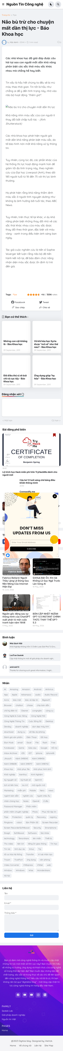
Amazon (26, 689)
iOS (22, 753)
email (20, 742)
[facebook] (18, 995)
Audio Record (51, 694)
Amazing (14, 689)
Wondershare (43, 870)
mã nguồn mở (38, 785)
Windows (20, 870)
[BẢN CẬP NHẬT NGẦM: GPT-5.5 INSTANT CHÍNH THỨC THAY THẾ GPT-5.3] (47, 602)
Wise (31, 870)
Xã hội (7, 875)
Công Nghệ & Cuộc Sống (15, 716)
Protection (17, 817)
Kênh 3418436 (38, 758)
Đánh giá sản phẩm (13, 737)
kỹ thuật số (26, 780)
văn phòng (45, 859)
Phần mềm (31, 806)
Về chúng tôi (25, 1045)
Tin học (53, 843)
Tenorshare (24, 838)
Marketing (8, 790)
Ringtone (8, 822)
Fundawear (9, 748)
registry (53, 817)
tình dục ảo (20, 849)
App (6, 694)
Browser (8, 705)
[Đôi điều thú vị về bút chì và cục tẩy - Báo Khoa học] (16, 365)
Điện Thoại (32, 737)
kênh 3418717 (26, 764)
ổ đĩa (45, 801)
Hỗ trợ (54, 748)
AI (5, 689)
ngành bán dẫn (11, 796)
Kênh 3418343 (22, 758)
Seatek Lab (7, 1010)
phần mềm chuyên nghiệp (16, 811)
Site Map (48, 1045)
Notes (25, 801)
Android (37, 689)
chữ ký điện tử (10, 710)
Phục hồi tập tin (49, 811)
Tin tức (7, 849)
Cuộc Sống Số (35, 721)
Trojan (7, 859)
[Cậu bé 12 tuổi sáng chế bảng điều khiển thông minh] (10, 483)
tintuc (31, 849)
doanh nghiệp (21, 726)
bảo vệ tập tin (31, 700)
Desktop (49, 721)
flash (45, 742)
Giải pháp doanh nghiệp (13, 1015)
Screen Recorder (50, 822)
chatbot (19, 705)
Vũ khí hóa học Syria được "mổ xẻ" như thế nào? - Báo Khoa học (46, 344)
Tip (39, 849)
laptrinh (38, 780)
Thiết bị (48, 838)
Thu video (8, 843)
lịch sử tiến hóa (11, 785)
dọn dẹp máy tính (40, 726)
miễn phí (22, 790)
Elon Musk (8, 742)
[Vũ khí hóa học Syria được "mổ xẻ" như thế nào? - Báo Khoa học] (46, 330)
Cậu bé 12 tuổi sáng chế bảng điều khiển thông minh (37, 481)
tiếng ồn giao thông (37, 843)
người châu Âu (43, 796)
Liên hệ (37, 1045)
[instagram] (38, 995)
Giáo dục (32, 748)
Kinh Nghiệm (37, 774)
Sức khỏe (45, 833)
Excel (29, 742)
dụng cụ (21, 732)
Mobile (33, 790)
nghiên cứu (28, 796)
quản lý (29, 817)
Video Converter (11, 865)
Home (5, 1030)
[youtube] (24, 995)
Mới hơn (8, 420)
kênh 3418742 (42, 764)
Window (8, 870)
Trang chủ (6, 15)
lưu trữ (25, 785)
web (49, 865)
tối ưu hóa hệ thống (13, 854)
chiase (30, 705)
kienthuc (23, 774)
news (50, 790)
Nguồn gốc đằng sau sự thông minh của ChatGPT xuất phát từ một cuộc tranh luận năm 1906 (16, 618)
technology (9, 838)
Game (21, 748)
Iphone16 (50, 753)
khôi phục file (23, 769)
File (37, 742)
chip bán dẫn (43, 705)
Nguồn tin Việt (9, 1019)
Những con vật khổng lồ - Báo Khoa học (15, 343)
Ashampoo (26, 694)
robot (19, 822)
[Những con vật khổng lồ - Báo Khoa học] (16, 330)
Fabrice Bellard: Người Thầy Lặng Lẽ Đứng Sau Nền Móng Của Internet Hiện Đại (15, 582)
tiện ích (20, 843)
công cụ (49, 710)
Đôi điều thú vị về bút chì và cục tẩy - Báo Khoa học (15, 378)
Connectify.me (27, 491)
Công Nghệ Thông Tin (14, 721)
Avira (6, 700)
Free (53, 742)
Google (44, 748)
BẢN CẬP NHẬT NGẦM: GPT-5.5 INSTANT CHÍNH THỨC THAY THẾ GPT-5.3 (46, 618)
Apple (14, 694)
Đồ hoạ (44, 737)
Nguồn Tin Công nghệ (24, 4)
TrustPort (18, 859)
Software (32, 833)
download (8, 732)
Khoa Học (8, 769)
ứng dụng (31, 859)
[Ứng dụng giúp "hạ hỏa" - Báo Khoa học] (46, 365)
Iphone (39, 753)
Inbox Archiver (10, 753)
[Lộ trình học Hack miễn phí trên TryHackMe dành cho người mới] (31, 449)
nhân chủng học (11, 801)
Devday (7, 726)
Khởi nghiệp (9, 774)
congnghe (37, 710)
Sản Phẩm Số (32, 822)
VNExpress (28, 865)
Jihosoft (7, 758)
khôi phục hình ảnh (42, 769)
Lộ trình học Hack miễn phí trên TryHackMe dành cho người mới (29, 473)
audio (38, 694)
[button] (4, 4)
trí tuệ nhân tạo (45, 854)
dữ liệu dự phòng (37, 732)
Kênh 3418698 (10, 764)
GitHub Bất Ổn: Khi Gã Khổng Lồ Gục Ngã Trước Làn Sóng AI (46, 580)
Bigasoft (46, 700)
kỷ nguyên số (10, 780)
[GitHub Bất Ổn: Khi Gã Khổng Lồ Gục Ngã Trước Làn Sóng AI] (47, 566)
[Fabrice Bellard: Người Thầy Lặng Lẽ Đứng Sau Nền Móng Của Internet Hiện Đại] (16, 566)
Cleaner (24, 710)
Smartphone (50, 827)
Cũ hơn (55, 420)
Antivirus (49, 689)
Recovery (41, 817)
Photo (35, 811)
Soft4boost (19, 833)
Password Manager (13, 806)
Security (37, 827)
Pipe (15, 15)
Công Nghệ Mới (38, 716)
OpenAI (36, 801)
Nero (42, 790)
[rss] (45, 995)
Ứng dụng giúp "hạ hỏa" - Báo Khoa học (45, 377)
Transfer (30, 854)
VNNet (40, 865)
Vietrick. (49, 1041)
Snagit (7, 833)
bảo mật (17, 700)
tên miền (37, 838)
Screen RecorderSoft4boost (17, 827)
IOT (30, 753)
